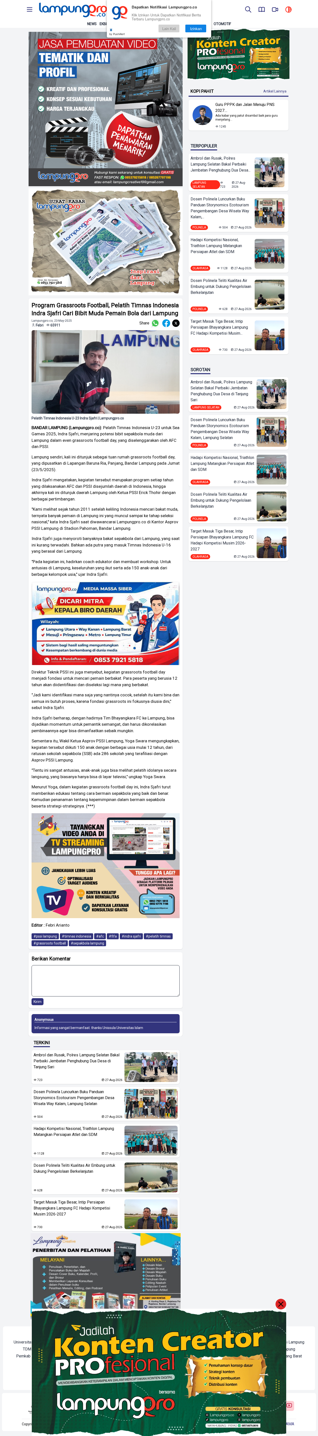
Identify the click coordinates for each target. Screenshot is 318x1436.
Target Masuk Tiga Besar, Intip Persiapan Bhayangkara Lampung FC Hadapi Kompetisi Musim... (219, 327)
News (92, 24)
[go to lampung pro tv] (275, 10)
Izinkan (196, 28)
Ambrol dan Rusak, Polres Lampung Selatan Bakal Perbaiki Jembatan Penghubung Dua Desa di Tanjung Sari (76, 1061)
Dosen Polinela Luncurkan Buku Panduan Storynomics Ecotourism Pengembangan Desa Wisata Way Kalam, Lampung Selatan (74, 1097)
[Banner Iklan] (239, 54)
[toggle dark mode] (288, 10)
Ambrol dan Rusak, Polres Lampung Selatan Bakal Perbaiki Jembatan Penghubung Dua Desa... (220, 164)
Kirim (37, 1002)
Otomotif (222, 24)
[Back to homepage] (72, 10)
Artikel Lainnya (274, 91)
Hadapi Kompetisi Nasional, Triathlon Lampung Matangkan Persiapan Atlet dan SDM (74, 1131)
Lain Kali (169, 28)
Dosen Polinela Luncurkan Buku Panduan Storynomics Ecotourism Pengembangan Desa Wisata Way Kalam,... (220, 208)
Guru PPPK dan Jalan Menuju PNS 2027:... (245, 107)
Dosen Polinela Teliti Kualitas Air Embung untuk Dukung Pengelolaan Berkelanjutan (74, 1168)
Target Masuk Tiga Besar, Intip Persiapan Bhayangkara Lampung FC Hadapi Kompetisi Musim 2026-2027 (72, 1208)
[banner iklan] (106, 109)
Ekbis (104, 24)
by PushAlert (117, 34)
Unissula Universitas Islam (123, 1028)
